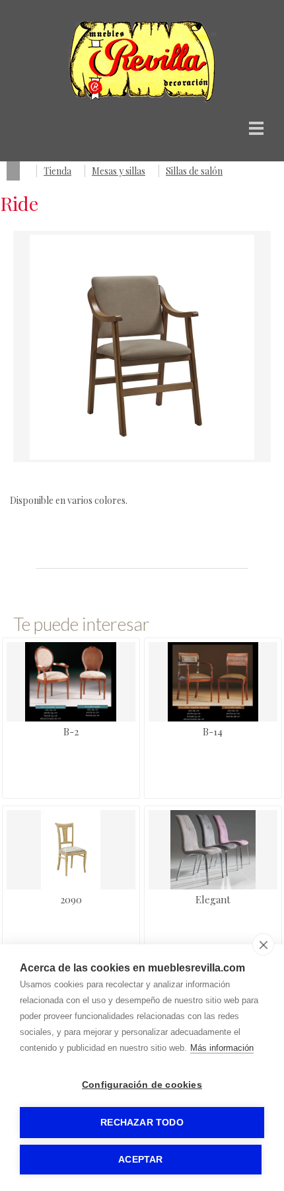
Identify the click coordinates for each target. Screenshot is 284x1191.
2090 (71, 899)
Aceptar (140, 1160)
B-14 (213, 731)
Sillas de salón (194, 171)
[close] (263, 944)
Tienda (57, 171)
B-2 (71, 731)
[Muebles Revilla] (142, 99)
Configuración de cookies (142, 1085)
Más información (222, 1048)
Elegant (213, 899)
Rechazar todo (142, 1123)
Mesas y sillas (118, 171)
